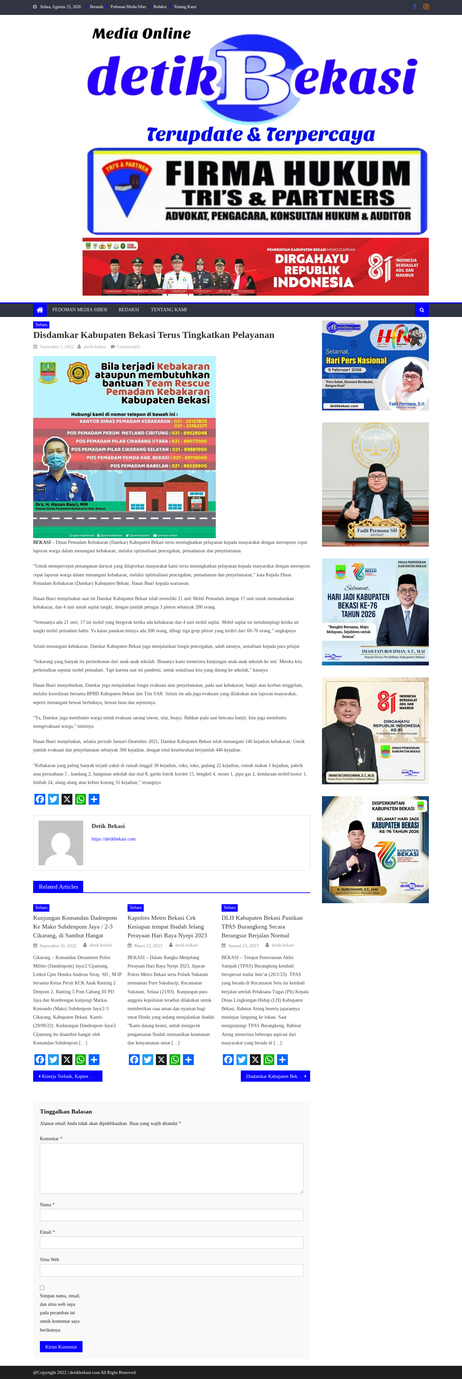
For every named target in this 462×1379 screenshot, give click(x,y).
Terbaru (41, 324)
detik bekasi (95, 346)
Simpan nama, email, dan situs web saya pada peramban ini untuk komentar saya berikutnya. (60, 1313)
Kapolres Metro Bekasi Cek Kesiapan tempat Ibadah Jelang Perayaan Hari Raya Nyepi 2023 (167, 926)
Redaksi (160, 6)
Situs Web (49, 1259)
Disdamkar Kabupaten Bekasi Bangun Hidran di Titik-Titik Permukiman (278, 1076)
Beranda (96, 6)
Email (47, 1232)
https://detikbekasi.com (114, 839)
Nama (47, 1204)
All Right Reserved (118, 1372)
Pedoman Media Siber (128, 6)
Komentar (51, 1138)
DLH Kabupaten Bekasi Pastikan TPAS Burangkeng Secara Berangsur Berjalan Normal (262, 926)
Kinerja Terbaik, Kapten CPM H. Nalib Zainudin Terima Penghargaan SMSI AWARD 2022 (72, 1076)
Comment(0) (128, 346)
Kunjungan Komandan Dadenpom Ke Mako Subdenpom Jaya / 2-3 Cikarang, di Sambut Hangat (75, 926)
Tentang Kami (185, 6)
